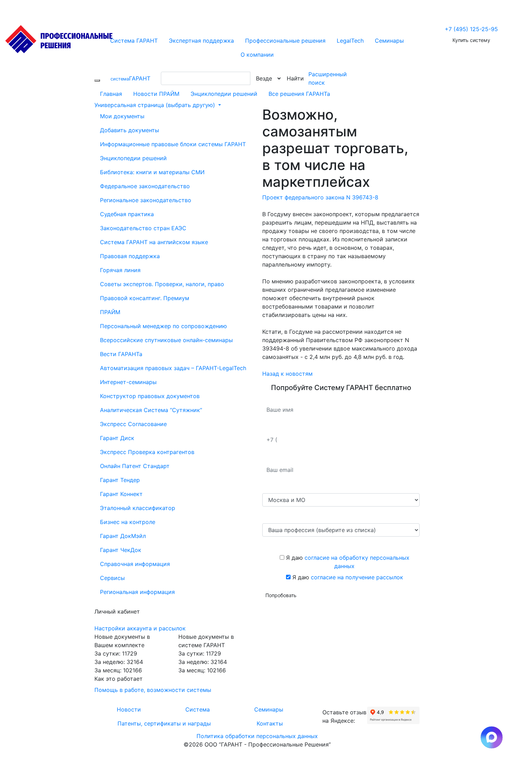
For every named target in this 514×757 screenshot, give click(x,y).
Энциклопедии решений (224, 93)
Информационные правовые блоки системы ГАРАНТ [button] (173, 144)
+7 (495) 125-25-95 (471, 29)
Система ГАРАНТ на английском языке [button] (154, 242)
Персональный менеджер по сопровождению (163, 326)
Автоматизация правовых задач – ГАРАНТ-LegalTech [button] (173, 368)
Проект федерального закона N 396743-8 (320, 197)
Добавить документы (129, 130)
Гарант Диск (117, 437)
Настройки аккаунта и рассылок (140, 628)
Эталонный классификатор (137, 507)
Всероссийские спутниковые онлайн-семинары (166, 340)
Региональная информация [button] (137, 591)
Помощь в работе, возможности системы (152, 689)
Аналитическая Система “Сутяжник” (151, 409)
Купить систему (471, 40)
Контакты (270, 723)
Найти (295, 78)
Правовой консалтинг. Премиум (144, 298)
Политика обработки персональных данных (257, 736)
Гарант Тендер (120, 479)
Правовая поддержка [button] (130, 256)
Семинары (268, 709)
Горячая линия (120, 270)
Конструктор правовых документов (150, 395)
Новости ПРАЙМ (156, 93)
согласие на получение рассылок (357, 577)
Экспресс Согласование (133, 423)
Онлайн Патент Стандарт (135, 465)
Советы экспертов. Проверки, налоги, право (162, 284)
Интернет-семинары (128, 381)
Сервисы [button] (112, 577)
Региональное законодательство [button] (145, 200)
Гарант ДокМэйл (123, 535)
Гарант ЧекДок (120, 549)
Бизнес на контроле (127, 521)
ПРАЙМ (110, 312)
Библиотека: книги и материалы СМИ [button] (152, 172)
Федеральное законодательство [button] (145, 186)
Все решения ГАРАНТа (299, 93)
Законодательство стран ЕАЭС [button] (143, 228)
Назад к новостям (287, 373)
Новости (129, 709)
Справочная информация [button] (135, 563)
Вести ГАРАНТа (121, 354)
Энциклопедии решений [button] (133, 158)
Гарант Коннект (121, 493)
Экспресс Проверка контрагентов (147, 451)
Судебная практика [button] (127, 214)
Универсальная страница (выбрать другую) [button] (155, 104)
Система (197, 709)
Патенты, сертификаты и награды (164, 723)
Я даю (346, 561)
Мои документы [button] (122, 116)
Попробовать (281, 595)
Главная (111, 93)
